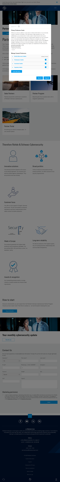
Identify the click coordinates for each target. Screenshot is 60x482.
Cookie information (16, 46)
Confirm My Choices (16, 71)
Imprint (13, 49)
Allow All (39, 78)
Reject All (47, 78)
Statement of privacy (16, 48)
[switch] (46, 60)
